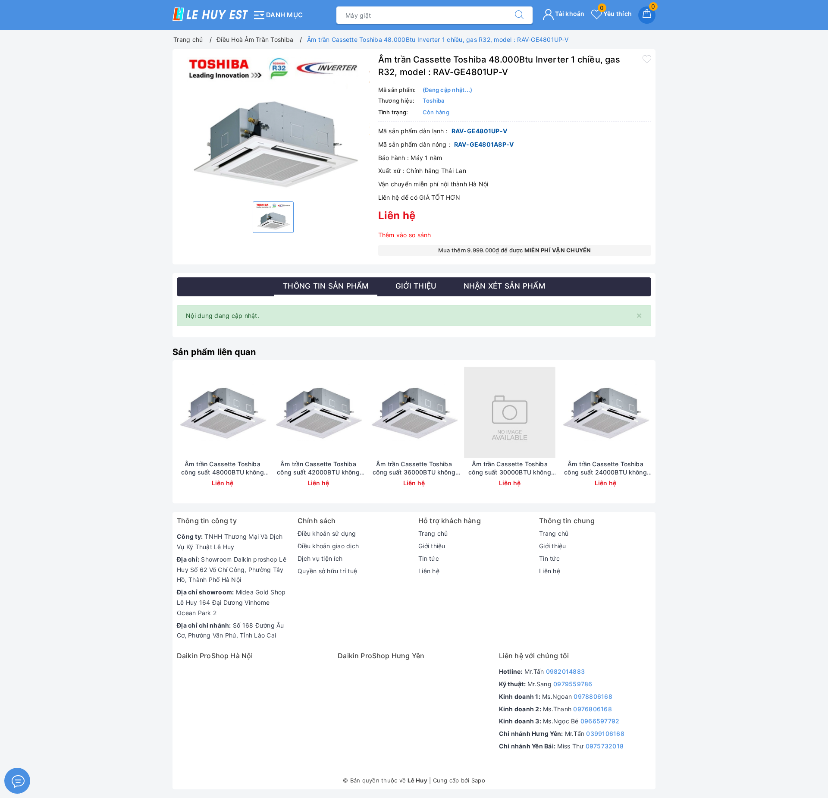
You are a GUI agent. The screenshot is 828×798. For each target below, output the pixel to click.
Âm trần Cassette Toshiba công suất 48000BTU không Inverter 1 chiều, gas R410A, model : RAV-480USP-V (222, 468)
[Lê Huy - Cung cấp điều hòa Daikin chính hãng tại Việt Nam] (210, 14)
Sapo (478, 780)
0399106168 (605, 733)
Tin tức (428, 558)
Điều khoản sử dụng (327, 533)
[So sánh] (263, 412)
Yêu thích (616, 13)
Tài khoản (569, 13)
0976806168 (592, 709)
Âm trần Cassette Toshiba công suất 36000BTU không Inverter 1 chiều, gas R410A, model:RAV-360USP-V (414, 468)
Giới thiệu (431, 546)
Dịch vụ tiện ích (320, 558)
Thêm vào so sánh (404, 235)
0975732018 (605, 746)
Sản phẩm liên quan (214, 352)
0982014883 (565, 671)
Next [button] (674, 438)
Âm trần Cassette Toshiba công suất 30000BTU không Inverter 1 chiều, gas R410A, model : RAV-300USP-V (509, 468)
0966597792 (600, 721)
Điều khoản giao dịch (328, 546)
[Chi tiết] (182, 412)
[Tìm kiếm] (519, 15)
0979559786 (573, 684)
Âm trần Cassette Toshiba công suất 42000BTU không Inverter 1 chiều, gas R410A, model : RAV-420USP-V (318, 468)
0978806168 (593, 696)
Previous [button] (153, 438)
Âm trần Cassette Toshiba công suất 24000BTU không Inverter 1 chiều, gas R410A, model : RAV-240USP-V (605, 468)
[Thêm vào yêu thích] (647, 58)
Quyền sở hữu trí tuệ (327, 571)
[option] (273, 124)
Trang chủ (433, 533)
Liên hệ (428, 571)
